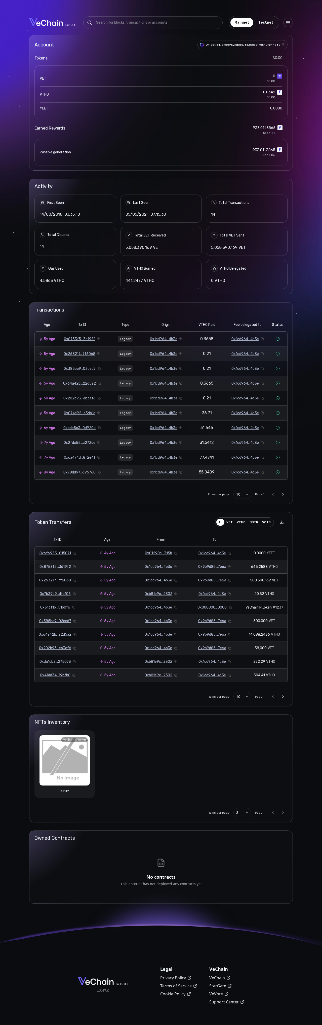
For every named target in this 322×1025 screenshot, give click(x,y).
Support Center (224, 1002)
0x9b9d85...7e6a (212, 567)
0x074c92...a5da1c (79, 413)
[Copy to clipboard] (283, 44)
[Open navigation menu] (288, 22)
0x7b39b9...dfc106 (55, 594)
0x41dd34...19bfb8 (55, 675)
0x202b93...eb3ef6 (79, 398)
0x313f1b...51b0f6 (55, 607)
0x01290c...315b (158, 553)
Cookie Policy (172, 994)
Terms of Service (176, 986)
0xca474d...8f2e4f (79, 457)
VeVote (216, 994)
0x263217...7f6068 (79, 354)
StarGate (217, 986)
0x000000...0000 (212, 607)
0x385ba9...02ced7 (80, 369)
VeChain (217, 978)
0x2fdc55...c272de (79, 443)
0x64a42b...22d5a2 (79, 383)
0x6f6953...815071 (55, 553)
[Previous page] (272, 494)
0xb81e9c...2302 (158, 594)
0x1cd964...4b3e (163, 339)
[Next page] (283, 494)
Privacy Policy (173, 978)
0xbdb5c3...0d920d (79, 428)
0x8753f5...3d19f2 (79, 339)
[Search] (89, 22)
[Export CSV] (282, 522)
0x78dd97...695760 (79, 472)
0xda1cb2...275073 (55, 661)
